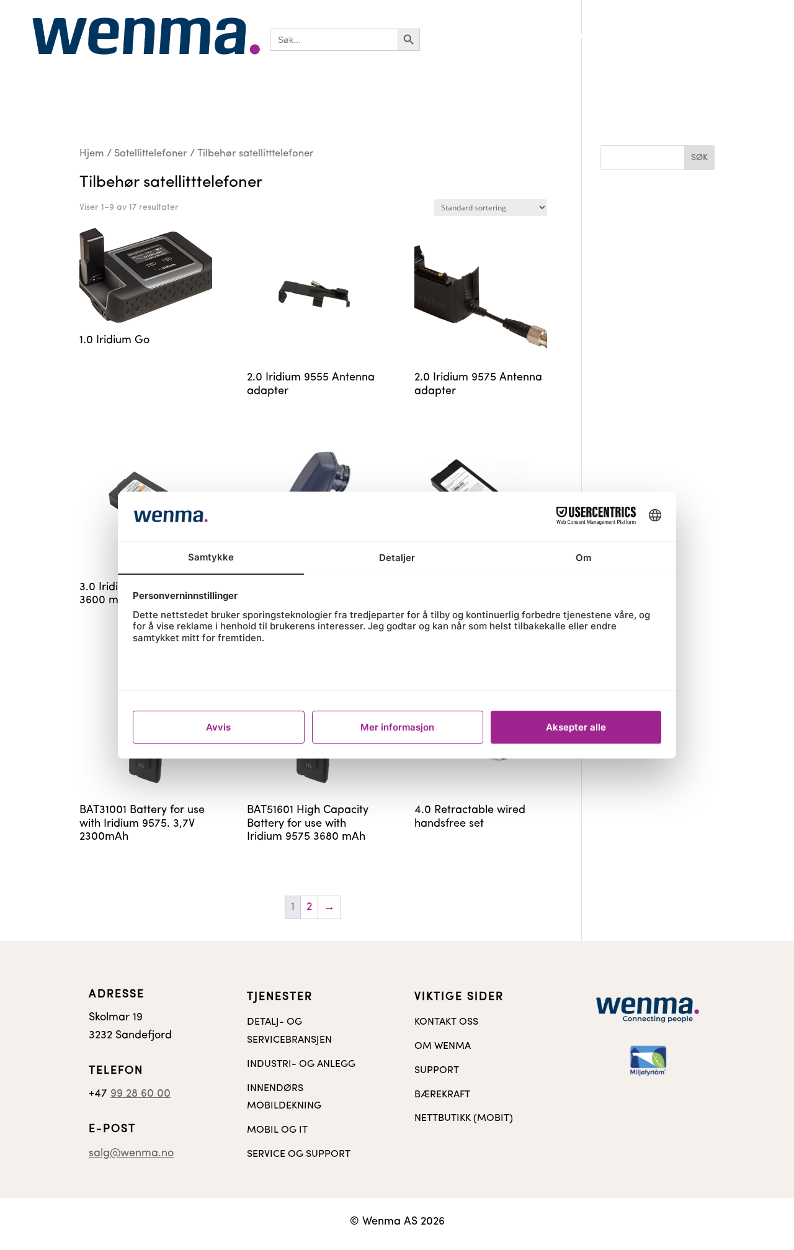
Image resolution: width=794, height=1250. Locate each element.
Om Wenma (349, 76)
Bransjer (452, 39)
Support (288, 76)
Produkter (523, 39)
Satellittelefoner (150, 154)
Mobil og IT (600, 39)
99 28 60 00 (140, 1094)
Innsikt (657, 39)
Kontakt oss (714, 39)
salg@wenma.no (131, 1153)
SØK (699, 158)
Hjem (91, 154)
